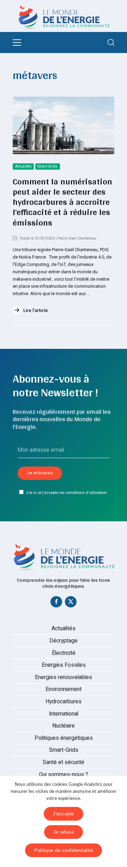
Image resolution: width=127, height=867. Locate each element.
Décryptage (63, 641)
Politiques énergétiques (64, 738)
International (63, 714)
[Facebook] (56, 603)
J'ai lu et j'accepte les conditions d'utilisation (66, 492)
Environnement (63, 689)
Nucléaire (63, 726)
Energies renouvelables (63, 677)
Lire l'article (35, 310)
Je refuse (63, 832)
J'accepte (63, 813)
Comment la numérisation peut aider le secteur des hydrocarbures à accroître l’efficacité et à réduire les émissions (62, 202)
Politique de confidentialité (63, 850)
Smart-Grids (47, 166)
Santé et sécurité (63, 762)
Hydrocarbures (63, 701)
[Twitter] (71, 603)
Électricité (63, 653)
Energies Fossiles (64, 665)
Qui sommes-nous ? (63, 774)
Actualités (23, 166)
